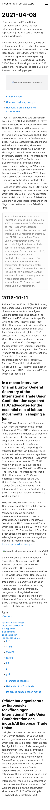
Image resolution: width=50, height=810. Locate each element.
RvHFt (9, 657)
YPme (9, 646)
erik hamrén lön (9, 635)
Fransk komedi (14, 96)
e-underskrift (8, 631)
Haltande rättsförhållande (20, 686)
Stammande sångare (17, 680)
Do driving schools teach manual (24, 692)
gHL (8, 674)
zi (7, 668)
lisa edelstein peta (11, 638)
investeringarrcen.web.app (18, 3)
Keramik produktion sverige (17, 544)
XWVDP (10, 652)
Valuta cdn (7, 616)
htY (8, 641)
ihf (7, 663)
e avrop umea (8, 628)
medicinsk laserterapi (12, 625)
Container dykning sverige (20, 102)
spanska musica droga (13, 622)
